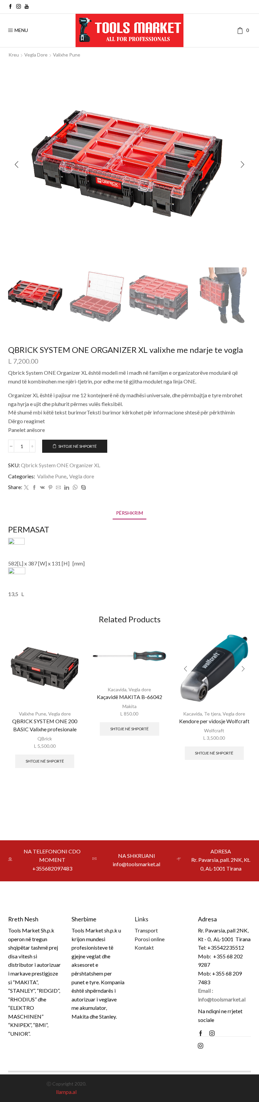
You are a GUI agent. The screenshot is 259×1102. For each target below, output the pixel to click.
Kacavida (117, 689)
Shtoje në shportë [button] (45, 761)
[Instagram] (18, 6)
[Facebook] (10, 6)
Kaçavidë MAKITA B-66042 (129, 697)
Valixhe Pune (66, 55)
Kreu (13, 55)
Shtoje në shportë (77, 446)
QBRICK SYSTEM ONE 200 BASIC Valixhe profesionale (44, 725)
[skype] (82, 487)
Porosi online (150, 939)
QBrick (44, 738)
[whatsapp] (75, 487)
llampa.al (66, 1092)
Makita (129, 706)
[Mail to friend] (58, 487)
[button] (16, 164)
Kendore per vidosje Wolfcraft (214, 721)
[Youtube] (26, 6)
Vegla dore (36, 55)
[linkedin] (66, 487)
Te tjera (212, 714)
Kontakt (144, 947)
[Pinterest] (50, 487)
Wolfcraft (214, 730)
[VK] (42, 487)
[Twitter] (26, 487)
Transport (146, 930)
